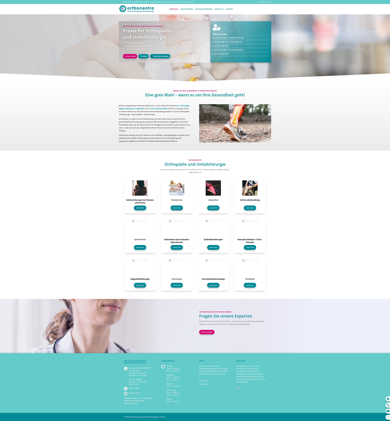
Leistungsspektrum (203, 9)
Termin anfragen (207, 332)
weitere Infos (140, 208)
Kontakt (144, 56)
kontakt (229, 9)
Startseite (173, 9)
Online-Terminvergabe (161, 56)
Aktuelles (219, 9)
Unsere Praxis (186, 9)
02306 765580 (131, 56)
